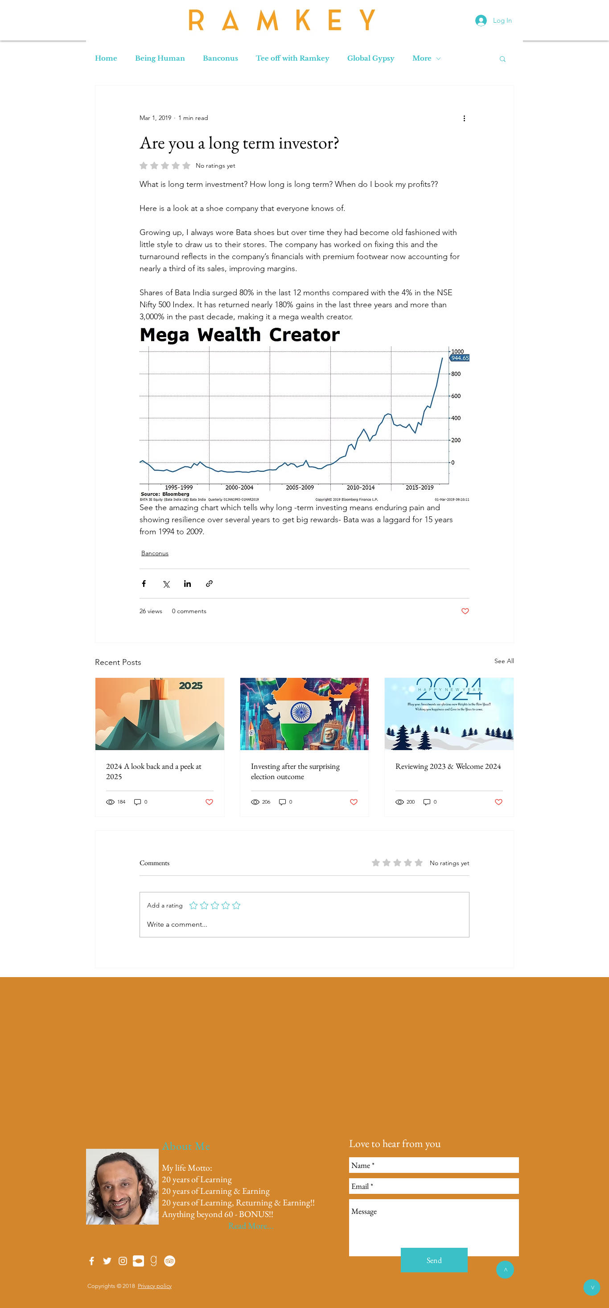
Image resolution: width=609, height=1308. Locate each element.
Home (106, 58)
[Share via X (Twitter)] (165, 583)
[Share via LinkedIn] (187, 583)
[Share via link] (209, 583)
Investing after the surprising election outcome (295, 771)
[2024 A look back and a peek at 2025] (159, 714)
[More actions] (464, 117)
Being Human (160, 58)
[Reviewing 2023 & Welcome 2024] (449, 714)
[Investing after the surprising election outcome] (304, 714)
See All (504, 661)
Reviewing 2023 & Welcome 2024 (448, 766)
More (422, 58)
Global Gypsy (371, 58)
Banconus (220, 58)
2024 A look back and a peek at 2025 (154, 771)
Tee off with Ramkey (292, 58)
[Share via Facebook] (144, 583)
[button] (502, 58)
